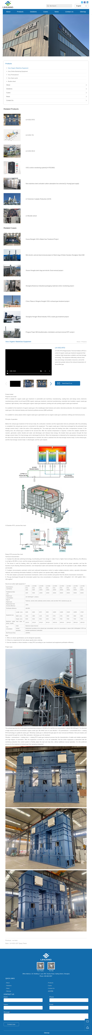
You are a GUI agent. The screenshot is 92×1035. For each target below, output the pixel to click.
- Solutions (8, 985)
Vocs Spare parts (13, 78)
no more (15, 940)
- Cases (49, 985)
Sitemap (83, 12)
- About (7, 982)
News (57, 12)
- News (7, 988)
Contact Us (69, 12)
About (8, 12)
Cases (45, 12)
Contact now (11, 1024)
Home (78, 341)
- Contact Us (50, 988)
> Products (83, 341)
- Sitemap (8, 991)
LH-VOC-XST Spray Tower (18, 943)
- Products (50, 982)
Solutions (33, 12)
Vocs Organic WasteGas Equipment (18, 68)
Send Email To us (67, 383)
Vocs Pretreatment (13, 74)
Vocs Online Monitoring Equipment (18, 71)
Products (20, 12)
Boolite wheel (12, 81)
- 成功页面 (50, 991)
